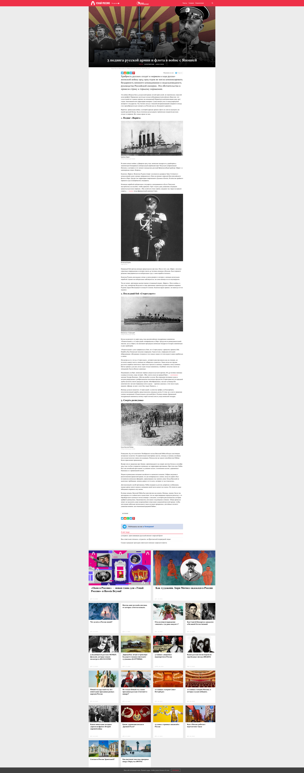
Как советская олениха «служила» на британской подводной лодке (146, 539)
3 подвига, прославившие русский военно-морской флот (142, 536)
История (125, 513)
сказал (131, 191)
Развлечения (199, 3)
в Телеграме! (148, 527)
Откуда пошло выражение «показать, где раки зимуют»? (167, 623)
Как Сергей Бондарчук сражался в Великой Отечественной (200, 623)
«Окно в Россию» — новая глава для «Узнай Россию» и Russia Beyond (117, 590)
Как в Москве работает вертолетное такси (196, 726)
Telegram (179, 73)
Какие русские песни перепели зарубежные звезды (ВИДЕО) (199, 656)
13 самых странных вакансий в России (167, 726)
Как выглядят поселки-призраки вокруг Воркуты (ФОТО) (136, 761)
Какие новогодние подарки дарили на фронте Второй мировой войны (101, 727)
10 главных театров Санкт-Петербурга (165, 691)
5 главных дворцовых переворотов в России (163, 656)
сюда (148, 770)
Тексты (185, 3)
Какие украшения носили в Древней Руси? (133, 726)
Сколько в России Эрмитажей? (102, 759)
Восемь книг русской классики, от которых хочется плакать (135, 606)
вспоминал (174, 375)
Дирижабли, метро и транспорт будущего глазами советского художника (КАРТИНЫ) (135, 657)
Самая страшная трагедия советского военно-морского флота (144, 543)
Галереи (191, 3)
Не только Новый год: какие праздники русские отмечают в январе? (135, 692)
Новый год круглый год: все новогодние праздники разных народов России (102, 692)
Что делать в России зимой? (101, 622)
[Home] (93, 3)
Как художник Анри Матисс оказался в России (184, 588)
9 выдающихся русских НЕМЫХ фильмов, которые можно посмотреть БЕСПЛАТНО (103, 657)
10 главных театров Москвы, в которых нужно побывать (199, 691)
